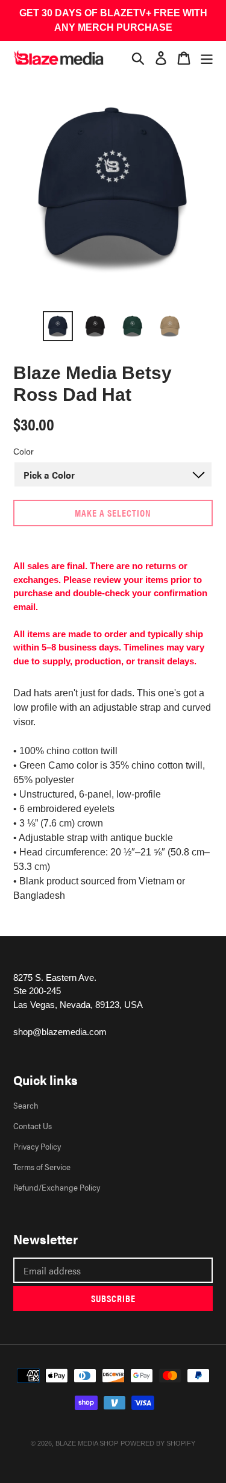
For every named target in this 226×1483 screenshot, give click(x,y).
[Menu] (206, 58)
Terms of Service (42, 1166)
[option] (58, 326)
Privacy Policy (37, 1146)
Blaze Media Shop (86, 1443)
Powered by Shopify (158, 1443)
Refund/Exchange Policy (56, 1187)
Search (26, 1105)
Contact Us (32, 1125)
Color (23, 451)
